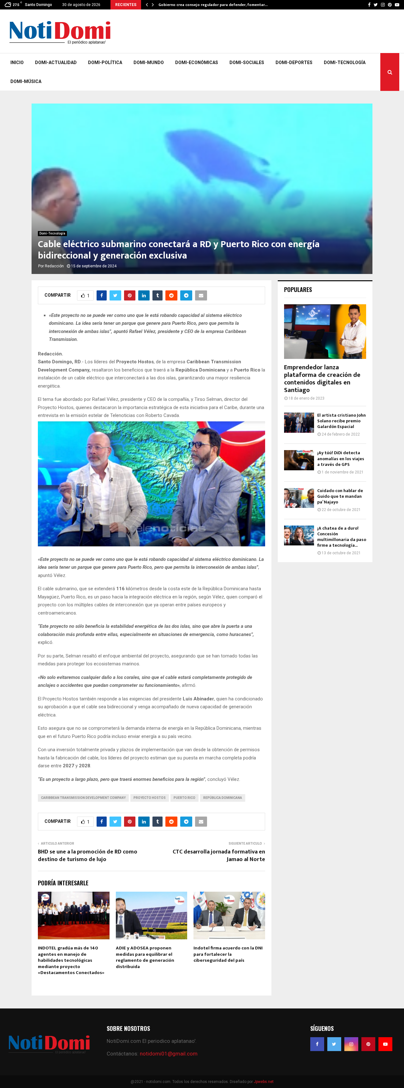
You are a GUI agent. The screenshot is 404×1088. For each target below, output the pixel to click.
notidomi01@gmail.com (169, 1053)
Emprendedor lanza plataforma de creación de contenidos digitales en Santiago (322, 378)
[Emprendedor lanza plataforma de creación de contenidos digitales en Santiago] (325, 331)
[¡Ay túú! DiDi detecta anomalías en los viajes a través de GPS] (299, 460)
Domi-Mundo (149, 62)
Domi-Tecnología (344, 62)
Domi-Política (105, 62)
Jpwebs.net (264, 1081)
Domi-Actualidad (56, 62)
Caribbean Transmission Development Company (83, 798)
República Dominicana (222, 798)
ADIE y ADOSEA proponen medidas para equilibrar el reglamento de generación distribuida (145, 957)
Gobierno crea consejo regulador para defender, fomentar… (213, 5)
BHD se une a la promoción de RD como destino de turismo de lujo (87, 855)
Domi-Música (25, 81)
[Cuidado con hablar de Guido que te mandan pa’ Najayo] (299, 498)
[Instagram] (351, 1044)
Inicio (17, 62)
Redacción (54, 266)
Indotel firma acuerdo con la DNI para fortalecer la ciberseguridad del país (228, 954)
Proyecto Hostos (150, 798)
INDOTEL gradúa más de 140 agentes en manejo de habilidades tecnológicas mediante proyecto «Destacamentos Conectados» (71, 960)
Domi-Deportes (294, 62)
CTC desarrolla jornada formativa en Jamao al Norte (219, 855)
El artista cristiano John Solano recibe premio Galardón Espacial (341, 421)
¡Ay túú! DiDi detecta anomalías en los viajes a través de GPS (340, 458)
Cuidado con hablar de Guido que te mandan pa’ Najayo (340, 496)
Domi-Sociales (246, 62)
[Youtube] (385, 1044)
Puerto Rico (184, 798)
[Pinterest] (368, 1044)
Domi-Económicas (196, 62)
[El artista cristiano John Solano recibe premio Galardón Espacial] (299, 422)
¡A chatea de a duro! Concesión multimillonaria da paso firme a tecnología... (341, 537)
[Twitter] (334, 1044)
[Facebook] (317, 1044)
